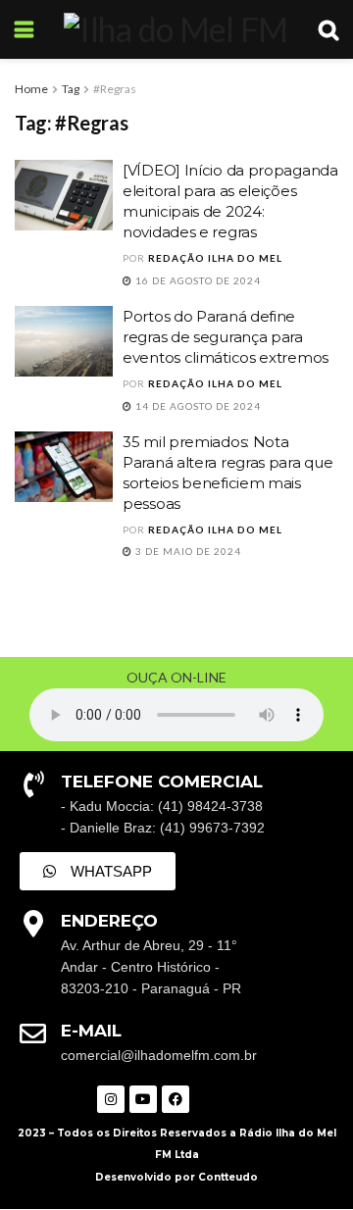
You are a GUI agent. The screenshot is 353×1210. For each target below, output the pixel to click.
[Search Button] (328, 29)
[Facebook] (175, 1099)
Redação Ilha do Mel (215, 258)
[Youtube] (143, 1099)
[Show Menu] (24, 29)
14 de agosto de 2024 (196, 406)
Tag (70, 88)
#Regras (114, 88)
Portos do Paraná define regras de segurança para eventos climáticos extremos (225, 337)
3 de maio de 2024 (186, 551)
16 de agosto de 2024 (196, 280)
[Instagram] (111, 1099)
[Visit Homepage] (175, 29)
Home (31, 88)
